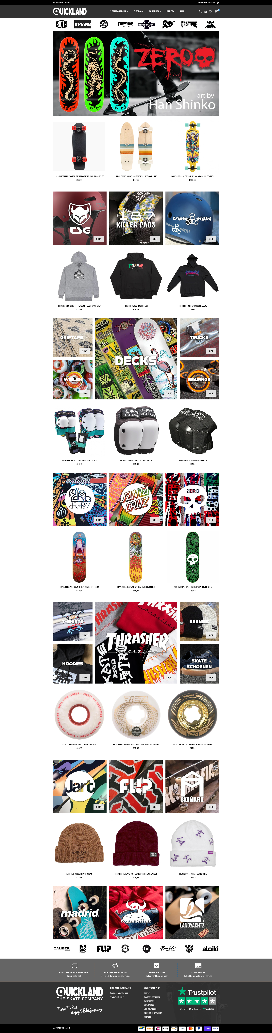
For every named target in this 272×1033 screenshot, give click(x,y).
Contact (147, 992)
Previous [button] (57, 73)
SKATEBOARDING (118, 11)
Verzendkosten (150, 1000)
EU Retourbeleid (150, 1008)
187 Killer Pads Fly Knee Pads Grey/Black (79, 460)
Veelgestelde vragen (152, 996)
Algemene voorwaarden (119, 992)
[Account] (205, 11)
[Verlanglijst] (210, 11)
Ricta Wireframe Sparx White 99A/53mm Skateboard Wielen (79, 744)
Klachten (147, 1016)
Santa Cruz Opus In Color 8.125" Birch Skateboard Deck (193, 586)
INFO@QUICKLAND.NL (62, 2)
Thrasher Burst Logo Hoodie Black (136, 305)
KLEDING (137, 11)
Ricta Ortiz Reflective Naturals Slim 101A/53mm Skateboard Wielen (192, 746)
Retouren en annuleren (153, 1012)
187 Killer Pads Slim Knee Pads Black (136, 460)
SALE (182, 11)
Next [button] (214, 73)
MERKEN (170, 11)
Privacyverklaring (117, 996)
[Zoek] (200, 11)
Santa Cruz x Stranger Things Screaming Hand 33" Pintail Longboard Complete (192, 178)
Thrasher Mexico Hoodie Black (79, 305)
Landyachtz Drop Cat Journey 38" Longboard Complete (136, 176)
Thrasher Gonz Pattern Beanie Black (192, 873)
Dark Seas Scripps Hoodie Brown (193, 305)
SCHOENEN (154, 11)
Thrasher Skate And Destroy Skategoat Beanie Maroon (79, 873)
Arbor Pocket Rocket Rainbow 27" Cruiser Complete (79, 176)
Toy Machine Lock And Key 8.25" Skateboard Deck (79, 586)
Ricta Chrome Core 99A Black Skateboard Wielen (136, 744)
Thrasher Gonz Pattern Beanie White (136, 873)
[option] (61, 24)
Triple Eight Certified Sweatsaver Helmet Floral (192, 460)
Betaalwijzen (149, 1004)
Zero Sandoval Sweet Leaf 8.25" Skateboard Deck (136, 586)
